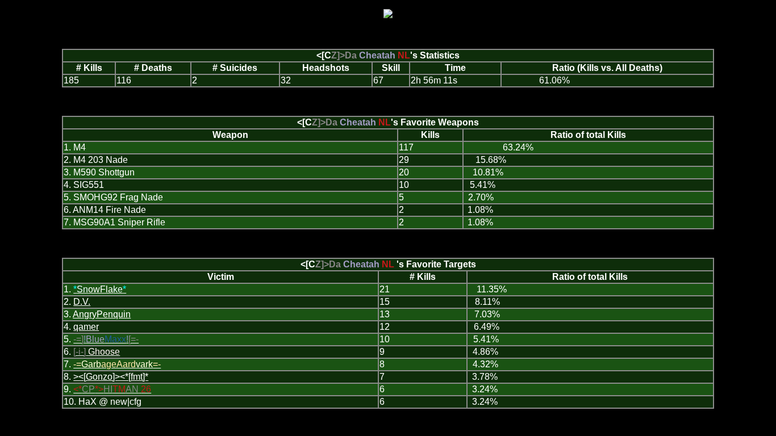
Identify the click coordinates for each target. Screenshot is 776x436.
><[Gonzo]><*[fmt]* (110, 377)
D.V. (81, 302)
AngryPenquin (102, 314)
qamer (86, 327)
